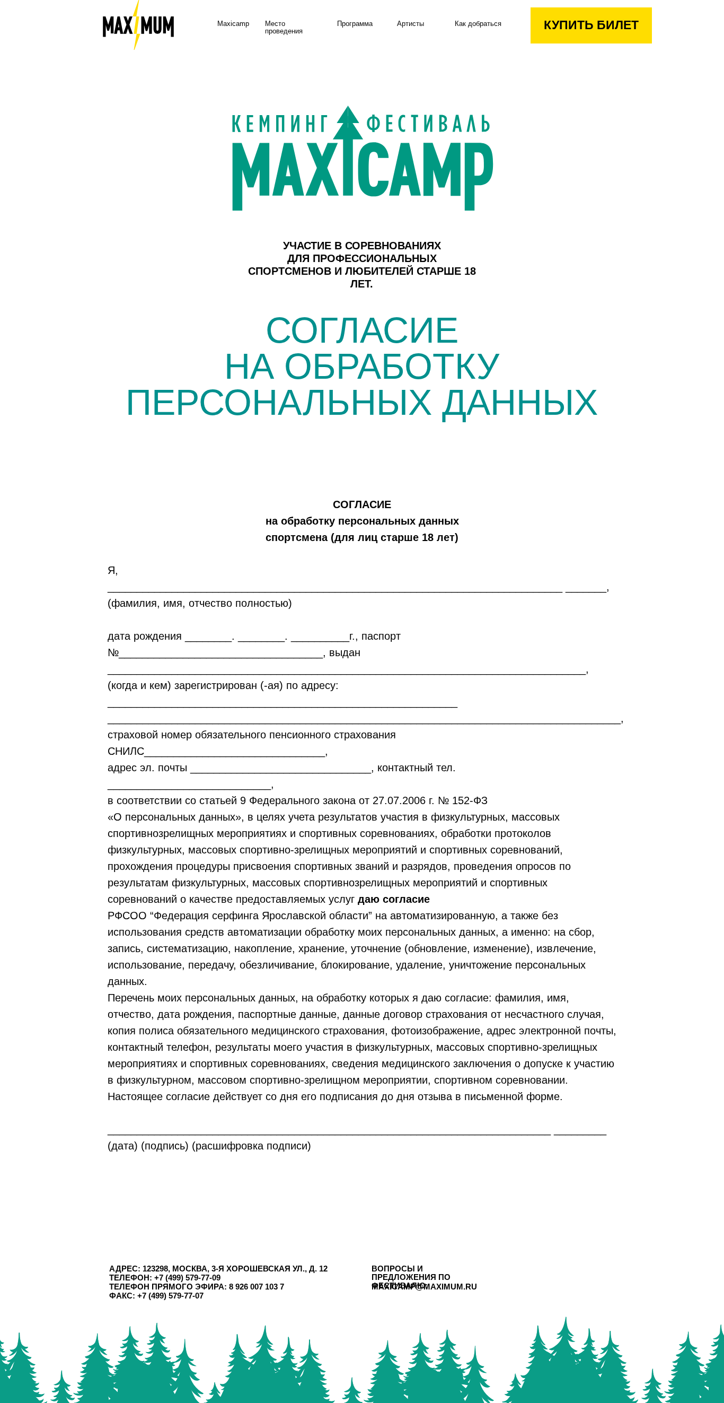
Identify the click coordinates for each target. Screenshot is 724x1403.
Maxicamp (233, 24)
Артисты (410, 24)
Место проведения (284, 27)
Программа (355, 24)
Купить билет (591, 25)
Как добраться (478, 24)
